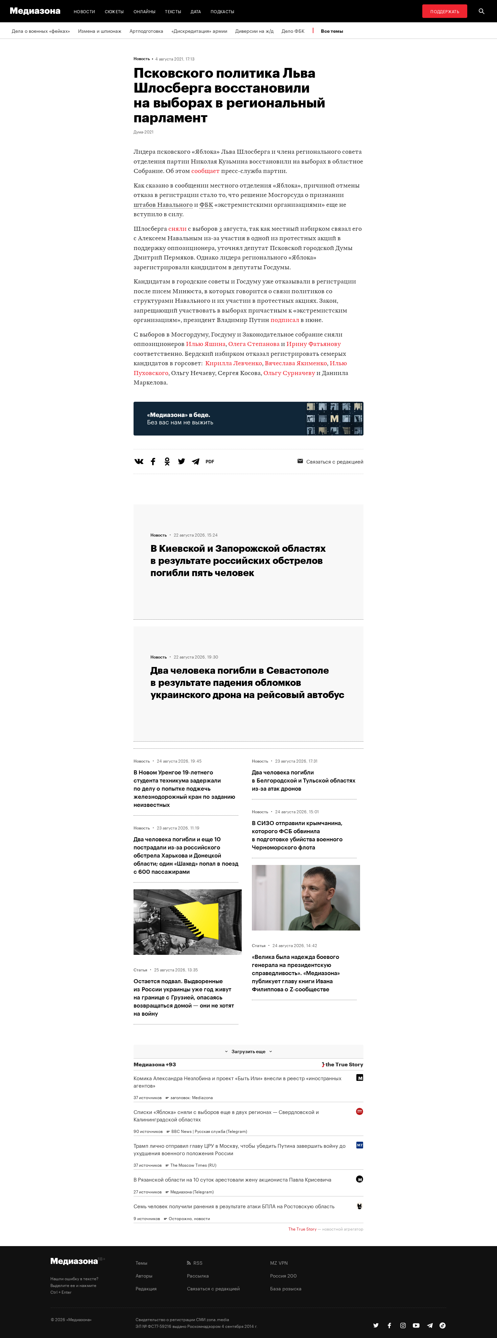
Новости (84, 11)
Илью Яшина (206, 344)
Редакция (146, 1288)
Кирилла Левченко (233, 364)
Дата (196, 11)
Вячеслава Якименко (296, 364)
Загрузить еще (248, 1051)
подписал (284, 320)
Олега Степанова (254, 344)
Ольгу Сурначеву (289, 373)
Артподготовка (146, 30)
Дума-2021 (143, 131)
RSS (197, 1262)
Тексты (173, 11)
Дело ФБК (293, 30)
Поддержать (444, 11)
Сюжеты (114, 11)
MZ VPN (279, 1262)
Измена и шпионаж (99, 30)
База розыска (286, 1288)
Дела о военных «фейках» (41, 30)
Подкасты (223, 11)
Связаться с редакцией (334, 461)
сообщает (205, 171)
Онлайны (145, 11)
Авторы (144, 1275)
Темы (141, 1262)
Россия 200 (283, 1275)
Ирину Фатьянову (313, 344)
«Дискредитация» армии (199, 30)
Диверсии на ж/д (254, 30)
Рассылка (198, 1275)
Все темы (332, 31)
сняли (177, 229)
